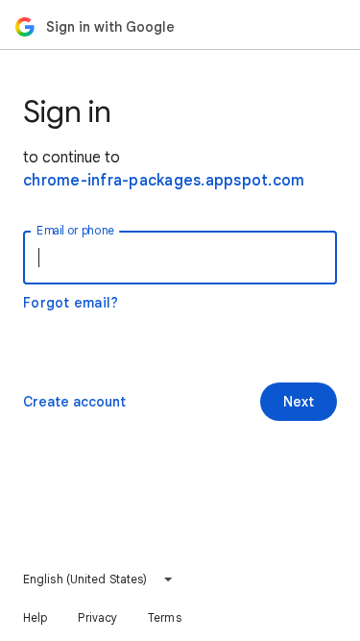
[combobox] (98, 579)
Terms (164, 617)
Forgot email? (70, 302)
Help (35, 617)
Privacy (97, 617)
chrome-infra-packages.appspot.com (163, 180)
